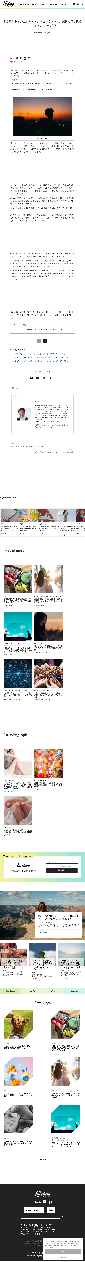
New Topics (10, 991)
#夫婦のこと (42, 524)
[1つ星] (11, 62)
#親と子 (36, 1227)
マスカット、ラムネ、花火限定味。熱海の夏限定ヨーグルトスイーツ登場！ (18, 1095)
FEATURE (63, 4)
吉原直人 (36, 402)
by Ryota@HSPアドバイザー (12, 605)
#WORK (44, 596)
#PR (5, 780)
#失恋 (53, 1229)
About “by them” (33, 1210)
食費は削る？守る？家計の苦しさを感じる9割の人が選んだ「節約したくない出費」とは (18, 601)
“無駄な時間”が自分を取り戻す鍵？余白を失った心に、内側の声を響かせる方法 (70, 964)
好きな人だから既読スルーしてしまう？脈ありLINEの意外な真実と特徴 (48, 648)
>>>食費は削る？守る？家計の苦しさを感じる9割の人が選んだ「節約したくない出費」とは (42, 83)
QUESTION (53, 4)
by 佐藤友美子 (24, 533)
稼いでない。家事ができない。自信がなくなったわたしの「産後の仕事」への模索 (66, 529)
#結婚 (40, 1229)
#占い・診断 (23, 690)
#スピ (11, 690)
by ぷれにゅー (8, 1050)
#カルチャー (38, 780)
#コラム (60, 524)
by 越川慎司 (54, 1099)
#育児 (21, 524)
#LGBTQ (24, 1229)
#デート (44, 780)
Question (74, 991)
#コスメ (44, 1225)
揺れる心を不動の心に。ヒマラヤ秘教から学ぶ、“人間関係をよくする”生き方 (58, 917)
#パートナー (25, 1227)
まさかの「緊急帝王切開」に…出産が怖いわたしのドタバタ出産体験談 (18, 831)
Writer (53, 991)
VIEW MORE (42, 1159)
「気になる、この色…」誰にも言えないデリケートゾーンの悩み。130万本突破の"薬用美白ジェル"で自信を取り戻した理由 (18, 786)
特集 (51, 1210)
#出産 (11, 828)
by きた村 (3, 533)
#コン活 (33, 1229)
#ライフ (47, 33)
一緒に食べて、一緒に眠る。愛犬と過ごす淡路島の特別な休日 (18, 1047)
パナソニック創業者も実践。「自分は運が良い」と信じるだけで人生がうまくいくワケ (42, 965)
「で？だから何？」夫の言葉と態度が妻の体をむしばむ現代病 (47, 528)
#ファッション (38, 1231)
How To (32, 991)
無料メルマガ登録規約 (67, 866)
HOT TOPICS (24, 4)
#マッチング (25, 1231)
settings (63, 1257)
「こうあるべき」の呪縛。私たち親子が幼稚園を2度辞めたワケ (28, 528)
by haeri (36, 789)
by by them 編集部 (9, 791)
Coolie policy (49, 1247)
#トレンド (37, 1233)
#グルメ (6, 1091)
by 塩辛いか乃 (62, 535)
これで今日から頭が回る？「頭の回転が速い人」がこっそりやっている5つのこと (48, 601)
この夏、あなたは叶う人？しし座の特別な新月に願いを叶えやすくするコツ (18, 695)
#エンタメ (50, 1231)
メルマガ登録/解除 (32, 1241)
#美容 (46, 1229)
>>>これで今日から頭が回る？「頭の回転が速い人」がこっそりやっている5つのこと (40, 361)
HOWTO (34, 4)
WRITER (43, 4)
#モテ (36, 643)
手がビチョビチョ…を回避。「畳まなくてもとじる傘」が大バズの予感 (9, 528)
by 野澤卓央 (54, 1148)
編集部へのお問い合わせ (34, 1243)
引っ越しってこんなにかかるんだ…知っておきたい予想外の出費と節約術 (12, 964)
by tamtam (79, 533)
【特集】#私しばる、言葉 (12, 645)
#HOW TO (37, 596)
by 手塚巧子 (42, 533)
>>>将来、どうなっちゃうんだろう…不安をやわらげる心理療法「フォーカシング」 (39, 354)
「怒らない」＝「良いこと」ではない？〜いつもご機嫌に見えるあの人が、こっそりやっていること (18, 650)
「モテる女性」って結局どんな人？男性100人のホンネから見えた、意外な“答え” (18, 1143)
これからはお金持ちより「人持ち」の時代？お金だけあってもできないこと (48, 695)
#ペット (6, 1043)
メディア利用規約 (42, 1245)
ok (63, 1252)
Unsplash (45, 138)
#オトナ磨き (51, 596)
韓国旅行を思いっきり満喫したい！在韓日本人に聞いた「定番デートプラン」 (48, 785)
